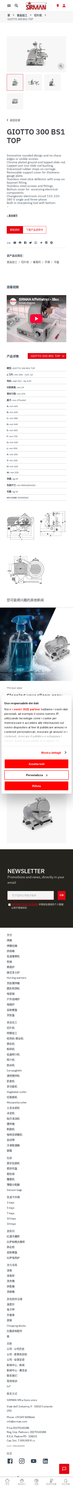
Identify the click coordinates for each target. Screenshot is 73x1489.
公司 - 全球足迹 (16, 1359)
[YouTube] (33, 1463)
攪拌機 (11, 1124)
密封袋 (11, 1174)
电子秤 (11, 1309)
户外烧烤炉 (13, 999)
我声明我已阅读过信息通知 (24, 904)
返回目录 (15, 120)
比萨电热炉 (13, 1258)
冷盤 (56, 262)
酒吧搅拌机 (13, 1075)
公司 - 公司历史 (16, 1349)
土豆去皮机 (13, 1108)
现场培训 (12, 1381)
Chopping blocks (16, 1325)
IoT (9, 1386)
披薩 (9, 1150)
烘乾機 (11, 1286)
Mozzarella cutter (17, 1102)
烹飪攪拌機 (13, 983)
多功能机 (12, 1086)
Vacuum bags (14, 1190)
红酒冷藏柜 (13, 1236)
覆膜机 (11, 1179)
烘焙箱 (11, 951)
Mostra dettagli (51, 752)
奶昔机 (11, 1081)
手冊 (47, 262)
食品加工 (22, 15)
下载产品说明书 (34, 229)
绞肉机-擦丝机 (15, 1038)
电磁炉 (11, 1004)
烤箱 (9, 940)
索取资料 (15, 229)
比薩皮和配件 (14, 1331)
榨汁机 (11, 1059)
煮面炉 (11, 967)
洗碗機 (11, 1291)
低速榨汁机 (13, 1054)
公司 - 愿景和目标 (17, 1354)
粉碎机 (11, 1049)
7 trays (10, 1213)
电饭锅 (11, 993)
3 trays (10, 1202)
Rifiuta (36, 786)
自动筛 (11, 1140)
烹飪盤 (11, 1015)
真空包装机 (13, 1163)
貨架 (9, 1320)
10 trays (11, 1218)
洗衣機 (11, 1281)
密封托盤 (12, 1168)
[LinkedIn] (45, 1463)
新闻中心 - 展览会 (17, 1370)
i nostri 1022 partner (26, 709)
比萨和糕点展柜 (16, 1242)
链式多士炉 (13, 972)
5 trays (10, 1207)
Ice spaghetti (14, 1070)
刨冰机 (11, 1065)
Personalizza (34, 774)
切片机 (38, 15)
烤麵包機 (12, 945)
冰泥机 (11, 1113)
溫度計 (11, 1304)
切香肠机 (12, 1097)
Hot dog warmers (16, 977)
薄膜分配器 (13, 1184)
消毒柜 (11, 1275)
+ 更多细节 (12, 215)
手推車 (11, 1315)
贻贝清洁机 (13, 1118)
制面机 (11, 1129)
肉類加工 (12, 1033)
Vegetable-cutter (16, 1092)
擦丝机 (11, 1043)
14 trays (11, 1223)
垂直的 (37, 262)
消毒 (9, 1270)
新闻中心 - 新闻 (16, 1365)
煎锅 (9, 961)
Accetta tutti (37, 764)
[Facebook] (10, 1463)
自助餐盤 (12, 1010)
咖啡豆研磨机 (14, 1134)
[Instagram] (22, 1463)
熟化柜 (11, 1247)
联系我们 (12, 1375)
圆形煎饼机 (13, 988)
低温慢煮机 (13, 956)
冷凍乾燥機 (13, 1145)
